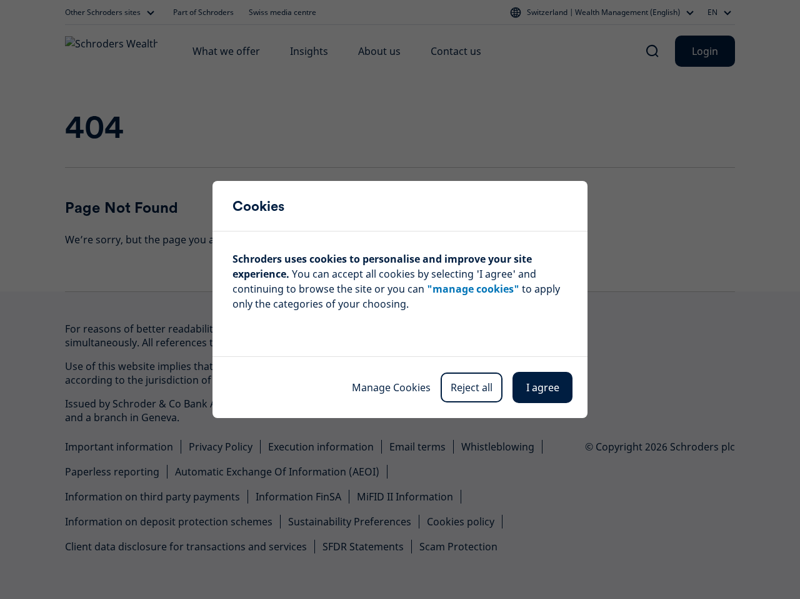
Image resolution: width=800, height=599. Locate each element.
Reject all (471, 387)
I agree (542, 387)
